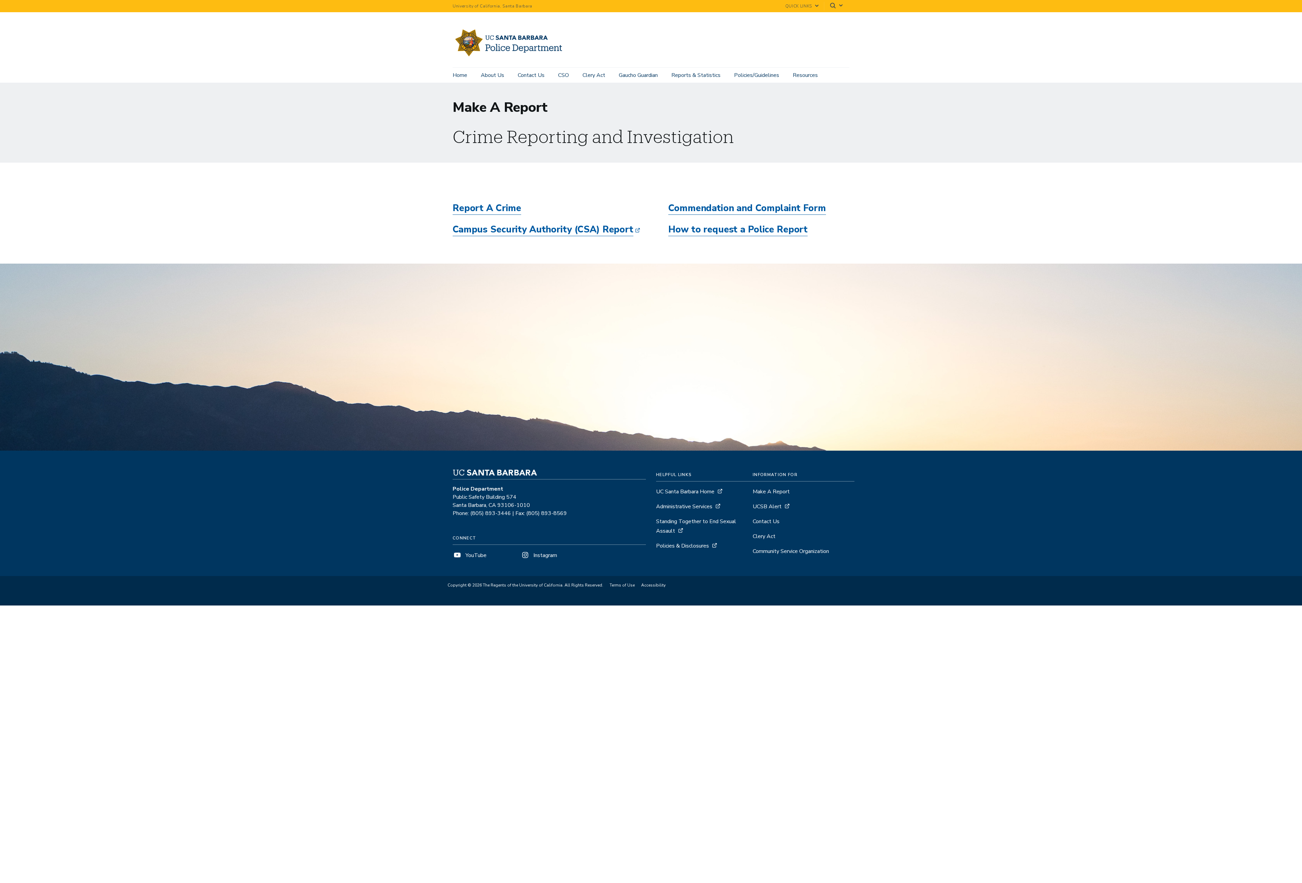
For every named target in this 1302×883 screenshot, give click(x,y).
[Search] (836, 6)
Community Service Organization (791, 551)
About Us (492, 75)
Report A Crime (487, 208)
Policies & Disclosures (682, 546)
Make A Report (771, 491)
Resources (805, 75)
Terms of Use (622, 585)
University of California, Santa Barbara (492, 6)
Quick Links (798, 6)
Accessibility (653, 585)
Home (460, 75)
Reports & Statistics (696, 75)
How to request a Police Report (738, 229)
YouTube (475, 555)
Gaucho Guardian (638, 75)
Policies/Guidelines (756, 75)
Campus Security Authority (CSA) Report (543, 229)
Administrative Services (684, 506)
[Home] (511, 58)
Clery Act (594, 75)
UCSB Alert (767, 506)
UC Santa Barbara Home (685, 491)
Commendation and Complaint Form (747, 208)
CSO (563, 75)
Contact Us (531, 75)
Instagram (544, 555)
